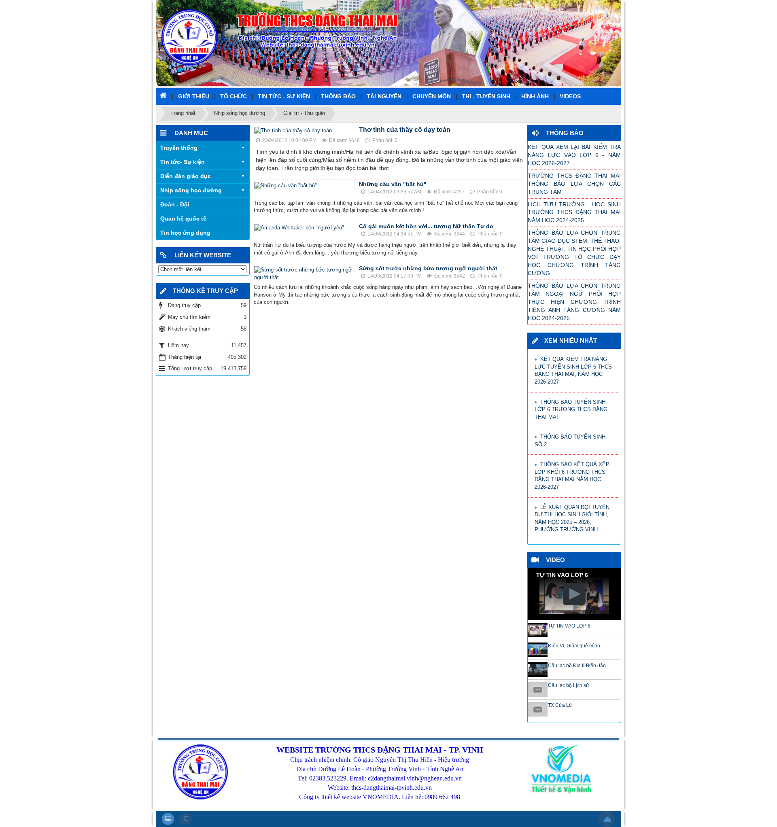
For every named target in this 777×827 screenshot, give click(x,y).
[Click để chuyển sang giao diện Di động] (186, 819)
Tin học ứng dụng (185, 232)
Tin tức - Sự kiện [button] (284, 96)
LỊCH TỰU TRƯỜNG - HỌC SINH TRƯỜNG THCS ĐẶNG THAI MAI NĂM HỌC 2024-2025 (574, 212)
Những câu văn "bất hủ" (393, 184)
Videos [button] (570, 96)
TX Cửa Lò (560, 705)
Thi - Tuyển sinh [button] (486, 96)
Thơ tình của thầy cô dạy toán (404, 129)
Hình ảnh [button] (535, 96)
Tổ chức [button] (233, 96)
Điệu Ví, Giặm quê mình (574, 646)
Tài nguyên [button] (384, 96)
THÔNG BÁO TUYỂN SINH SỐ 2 (570, 440)
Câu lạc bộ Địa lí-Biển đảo (577, 665)
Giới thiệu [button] (193, 96)
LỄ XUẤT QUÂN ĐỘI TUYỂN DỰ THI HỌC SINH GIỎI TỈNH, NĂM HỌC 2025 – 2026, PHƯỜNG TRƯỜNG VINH (572, 518)
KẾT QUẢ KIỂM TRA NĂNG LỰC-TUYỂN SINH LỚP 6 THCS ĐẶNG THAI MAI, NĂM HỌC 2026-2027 (573, 370)
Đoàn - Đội (174, 204)
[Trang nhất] (164, 95)
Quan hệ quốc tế (183, 218)
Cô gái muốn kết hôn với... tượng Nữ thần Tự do (426, 226)
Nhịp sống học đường (191, 190)
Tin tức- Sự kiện (182, 162)
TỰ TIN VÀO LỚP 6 (569, 626)
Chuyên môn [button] (431, 96)
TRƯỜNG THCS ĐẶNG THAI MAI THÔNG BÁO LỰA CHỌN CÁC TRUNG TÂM (574, 183)
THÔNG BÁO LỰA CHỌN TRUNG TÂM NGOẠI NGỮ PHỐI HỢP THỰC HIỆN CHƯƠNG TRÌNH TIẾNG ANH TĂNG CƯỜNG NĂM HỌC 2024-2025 (574, 301)
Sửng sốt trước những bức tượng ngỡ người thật (428, 268)
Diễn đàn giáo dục (185, 176)
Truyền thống (178, 147)
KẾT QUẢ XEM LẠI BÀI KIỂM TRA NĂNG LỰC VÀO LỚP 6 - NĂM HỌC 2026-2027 (574, 155)
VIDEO (555, 559)
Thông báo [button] (338, 96)
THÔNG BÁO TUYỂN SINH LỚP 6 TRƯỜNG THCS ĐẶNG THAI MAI (571, 409)
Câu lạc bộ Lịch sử (568, 685)
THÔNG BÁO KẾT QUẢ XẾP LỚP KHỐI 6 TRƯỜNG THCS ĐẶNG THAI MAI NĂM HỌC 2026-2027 (572, 475)
